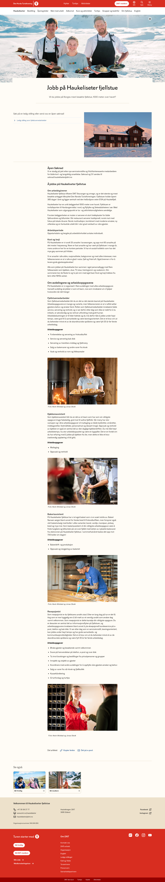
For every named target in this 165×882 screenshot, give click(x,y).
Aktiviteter (85, 3)
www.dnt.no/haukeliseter (26, 813)
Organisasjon (65, 850)
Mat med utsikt (57, 11)
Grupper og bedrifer (110, 11)
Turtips (75, 3)
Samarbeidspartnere (68, 872)
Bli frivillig (19, 845)
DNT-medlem (121, 3)
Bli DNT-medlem (21, 853)
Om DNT (64, 836)
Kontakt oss (65, 843)
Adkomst (70, 11)
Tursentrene (65, 864)
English (137, 11)
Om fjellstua (127, 11)
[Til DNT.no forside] (25, 3)
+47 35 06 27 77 (23, 809)
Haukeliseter (19, 11)
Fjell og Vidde (65, 861)
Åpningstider (42, 11)
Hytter (66, 3)
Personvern (64, 868)
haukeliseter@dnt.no (25, 817)
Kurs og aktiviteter (84, 11)
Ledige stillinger (66, 857)
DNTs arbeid (65, 846)
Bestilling (31, 11)
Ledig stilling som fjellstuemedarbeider (31, 120)
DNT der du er (69, 880)
